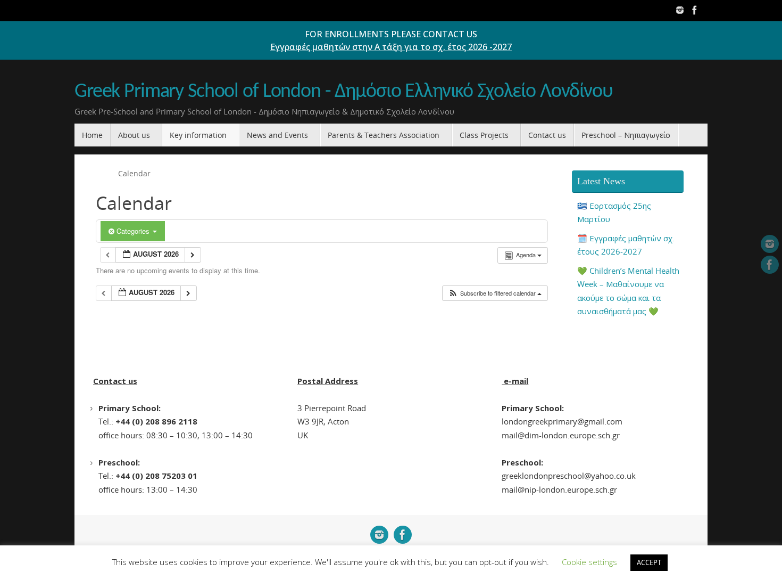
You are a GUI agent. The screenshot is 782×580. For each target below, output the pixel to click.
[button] (495, 293)
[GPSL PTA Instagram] (679, 10)
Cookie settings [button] (589, 562)
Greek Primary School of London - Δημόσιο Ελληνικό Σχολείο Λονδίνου (343, 91)
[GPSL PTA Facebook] (694, 10)
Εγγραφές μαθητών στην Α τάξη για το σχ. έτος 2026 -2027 (391, 47)
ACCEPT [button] (649, 562)
